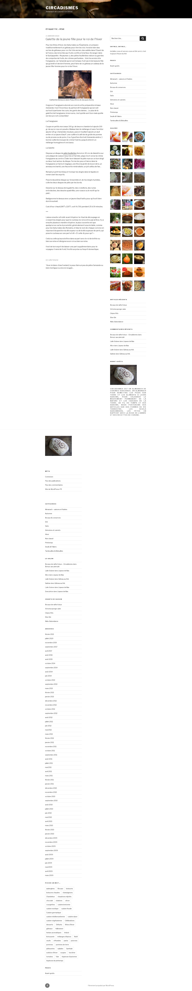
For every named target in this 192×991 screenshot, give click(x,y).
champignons (68, 893)
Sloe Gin (113, 317)
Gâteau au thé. (128, 350)
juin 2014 (48, 676)
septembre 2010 (51, 800)
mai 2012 (48, 730)
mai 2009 (48, 867)
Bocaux (60, 889)
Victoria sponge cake (118, 309)
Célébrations (69, 921)
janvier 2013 (49, 697)
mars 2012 (49, 734)
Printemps (114, 112)
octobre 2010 (50, 796)
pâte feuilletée (69, 153)
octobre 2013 (50, 680)
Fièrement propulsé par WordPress (101, 985)
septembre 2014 (51, 668)
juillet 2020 (49, 638)
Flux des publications (53, 481)
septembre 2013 (51, 684)
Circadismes (62, 7)
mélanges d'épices (64, 937)
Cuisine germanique (53, 913)
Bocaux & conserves (118, 87)
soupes (63, 953)
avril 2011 (48, 771)
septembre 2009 (51, 850)
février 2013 (49, 692)
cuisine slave (72, 917)
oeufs (48, 941)
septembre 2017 (51, 647)
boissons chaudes (53, 893)
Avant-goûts (114, 66)
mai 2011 (48, 767)
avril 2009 (49, 871)
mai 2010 (48, 817)
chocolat (49, 901)
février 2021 (49, 634)
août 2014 (49, 672)
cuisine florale (66, 909)
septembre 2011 (51, 755)
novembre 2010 (51, 792)
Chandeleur (50, 897)
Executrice (49, 591)
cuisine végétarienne (54, 921)
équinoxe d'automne (69, 957)
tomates (49, 957)
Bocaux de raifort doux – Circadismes (124, 335)
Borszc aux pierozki (117, 337)
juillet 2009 (49, 859)
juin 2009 (48, 863)
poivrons (74, 941)
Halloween (59, 929)
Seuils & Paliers (116, 116)
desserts (49, 925)
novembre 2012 (51, 705)
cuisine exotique (52, 909)
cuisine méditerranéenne (55, 917)
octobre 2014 (50, 663)
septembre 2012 (51, 713)
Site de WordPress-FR (53, 489)
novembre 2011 (50, 746)
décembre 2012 (51, 701)
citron (67, 901)
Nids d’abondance (116, 322)
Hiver (112, 104)
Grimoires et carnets (117, 100)
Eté (111, 91)
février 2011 (49, 780)
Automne (113, 83)
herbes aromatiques (53, 933)
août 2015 (49, 659)
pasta (66, 941)
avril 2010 (48, 821)
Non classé (114, 108)
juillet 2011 (49, 763)
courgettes (50, 905)
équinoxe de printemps (54, 961)
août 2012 (48, 717)
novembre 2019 (51, 643)
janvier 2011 (49, 784)
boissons (69, 889)
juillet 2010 (49, 809)
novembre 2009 (51, 842)
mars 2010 (49, 825)
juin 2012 (48, 726)
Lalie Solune (114, 341)
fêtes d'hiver (69, 925)
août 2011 (48, 759)
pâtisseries (50, 949)
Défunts (59, 925)
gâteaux (49, 929)
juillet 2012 (49, 722)
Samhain (69, 949)
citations (59, 901)
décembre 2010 (51, 788)
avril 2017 (48, 651)
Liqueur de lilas (128, 341)
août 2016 (49, 655)
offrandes (57, 941)
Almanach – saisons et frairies (121, 79)
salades (60, 949)
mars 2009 (49, 875)
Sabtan (112, 354)
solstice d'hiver (52, 953)
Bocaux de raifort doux (118, 305)
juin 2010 (48, 813)
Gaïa (112, 95)
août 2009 (49, 854)
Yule (57, 957)
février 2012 (49, 738)
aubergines (50, 889)
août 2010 (49, 805)
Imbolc (66, 933)
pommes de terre (62, 945)
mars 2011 (49, 776)
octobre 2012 (50, 709)
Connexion (49, 477)
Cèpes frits (114, 313)
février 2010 (49, 830)
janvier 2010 (49, 834)
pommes (49, 945)
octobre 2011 (50, 751)
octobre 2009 (50, 846)
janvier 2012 (49, 742)
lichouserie (50, 937)
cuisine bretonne (64, 905)
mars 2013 (49, 688)
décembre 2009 (51, 838)
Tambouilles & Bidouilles (119, 120)
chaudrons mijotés (64, 897)
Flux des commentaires (54, 485)
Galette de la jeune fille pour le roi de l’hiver (74, 39)
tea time (72, 953)
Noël (76, 937)
